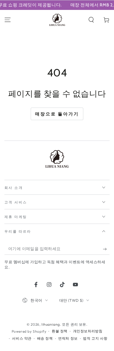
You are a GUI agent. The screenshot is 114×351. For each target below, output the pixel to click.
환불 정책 (60, 331)
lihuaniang (51, 324)
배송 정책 (45, 338)
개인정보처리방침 (88, 331)
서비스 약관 (22, 338)
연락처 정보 (68, 338)
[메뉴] (7, 20)
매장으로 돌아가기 (57, 114)
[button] (91, 20)
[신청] (106, 249)
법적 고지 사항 (95, 338)
